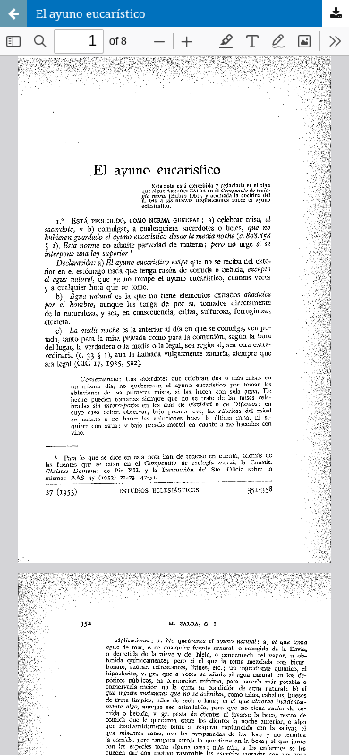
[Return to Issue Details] (13, 13)
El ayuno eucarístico (91, 13)
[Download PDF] (335, 13)
